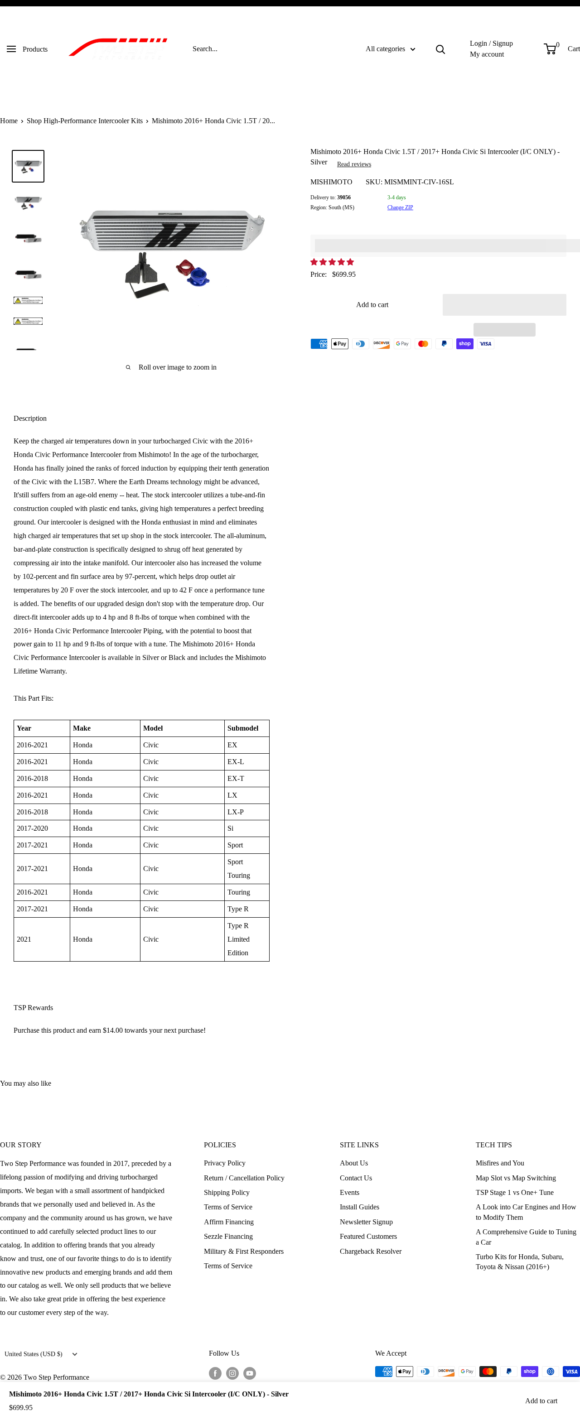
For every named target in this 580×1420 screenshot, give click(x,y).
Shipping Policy (227, 1192)
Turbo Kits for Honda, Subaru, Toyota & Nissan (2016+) (520, 1262)
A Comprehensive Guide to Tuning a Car (526, 1237)
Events (349, 1192)
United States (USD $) (34, 1354)
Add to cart (372, 304)
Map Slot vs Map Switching (516, 1178)
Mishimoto (331, 182)
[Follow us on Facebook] (215, 1373)
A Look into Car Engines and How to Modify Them (526, 1212)
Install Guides (359, 1207)
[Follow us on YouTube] (249, 1373)
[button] (333, 262)
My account (487, 54)
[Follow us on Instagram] (232, 1373)
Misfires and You (500, 1163)
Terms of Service (228, 1207)
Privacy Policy (225, 1163)
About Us (354, 1163)
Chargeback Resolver (370, 1251)
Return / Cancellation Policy (244, 1178)
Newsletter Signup (366, 1222)
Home (9, 121)
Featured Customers (368, 1236)
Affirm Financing (229, 1222)
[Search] (440, 49)
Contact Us (356, 1178)
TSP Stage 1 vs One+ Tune (515, 1192)
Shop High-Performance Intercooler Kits (85, 121)
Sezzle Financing (228, 1236)
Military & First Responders (244, 1251)
